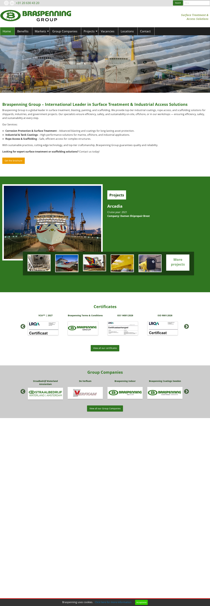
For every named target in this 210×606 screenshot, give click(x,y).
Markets (40, 31)
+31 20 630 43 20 (27, 3)
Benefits (22, 31)
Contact (145, 31)
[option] (45, 325)
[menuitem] (7, 31)
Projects (89, 31)
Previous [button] (22, 325)
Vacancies (107, 31)
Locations (127, 31)
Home (7, 31)
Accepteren (141, 602)
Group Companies (64, 31)
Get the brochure (13, 160)
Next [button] (185, 325)
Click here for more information (113, 602)
